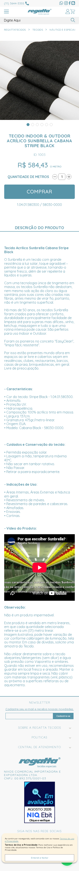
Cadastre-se (63, 716)
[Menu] (6, 12)
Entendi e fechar (39, 857)
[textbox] (39, 20)
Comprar (39, 191)
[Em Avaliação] (39, 802)
